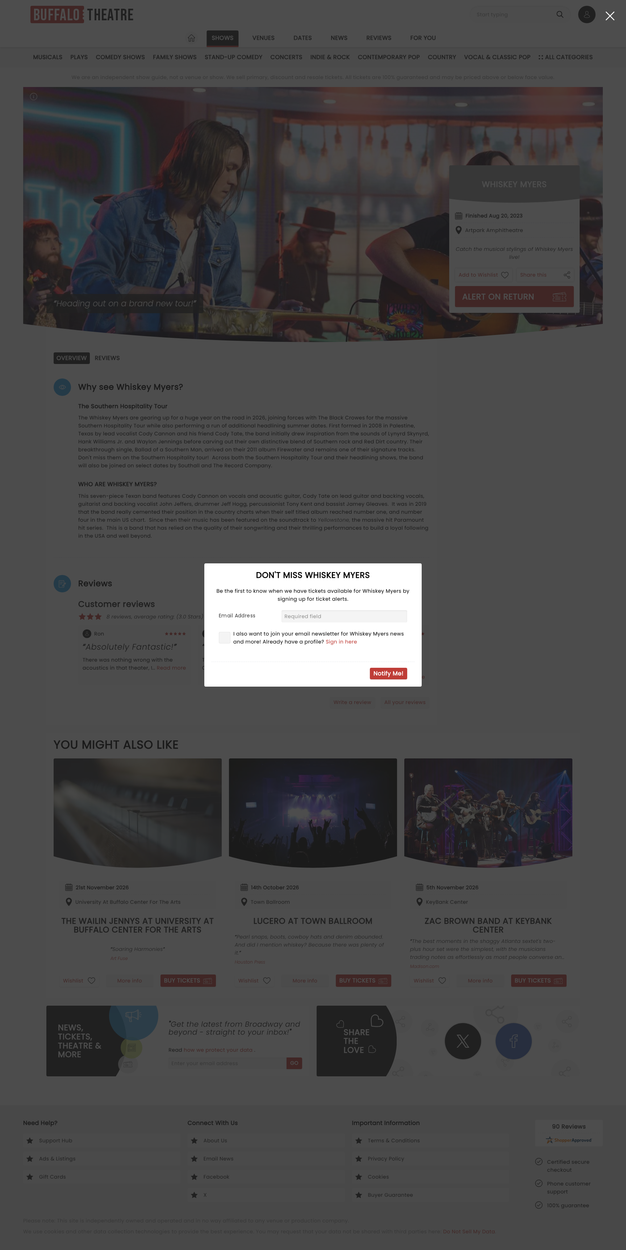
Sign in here (341, 641)
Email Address (237, 615)
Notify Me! (388, 673)
